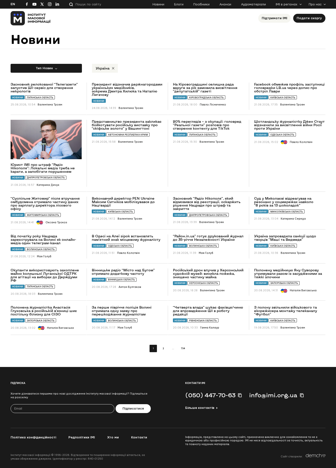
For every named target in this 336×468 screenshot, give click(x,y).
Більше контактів (199, 408)
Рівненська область (203, 320)
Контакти (139, 437)
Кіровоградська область (206, 97)
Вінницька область (121, 279)
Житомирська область (43, 215)
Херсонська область (203, 283)
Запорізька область (284, 283)
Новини (158, 4)
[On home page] (31, 18)
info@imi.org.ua (273, 395)
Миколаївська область (286, 211)
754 (183, 348)
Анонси (225, 4)
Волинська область (41, 249)
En (13, 4)
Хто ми (113, 437)
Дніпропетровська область (46, 177)
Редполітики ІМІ (81, 437)
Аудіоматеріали (253, 4)
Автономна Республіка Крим (128, 134)
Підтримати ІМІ (274, 18)
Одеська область (282, 134)
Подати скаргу (309, 18)
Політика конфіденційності (33, 437)
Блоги (178, 4)
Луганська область (40, 97)
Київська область (282, 97)
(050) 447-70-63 (210, 395)
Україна (102, 68)
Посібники (201, 4)
